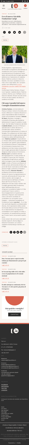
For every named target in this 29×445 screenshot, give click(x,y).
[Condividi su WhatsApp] (4, 32)
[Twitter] (27, 1)
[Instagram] (25, 1)
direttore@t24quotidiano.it (8, 364)
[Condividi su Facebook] (9, 32)
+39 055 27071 (5, 352)
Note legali (4, 411)
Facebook (4, 384)
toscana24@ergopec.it (10, 350)
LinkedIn (4, 390)
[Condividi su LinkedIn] (19, 32)
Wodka (19, 443)
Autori (2, 420)
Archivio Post (4, 418)
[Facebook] (22, 1)
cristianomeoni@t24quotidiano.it (10, 366)
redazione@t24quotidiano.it (8, 360)
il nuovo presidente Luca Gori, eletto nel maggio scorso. (14, 86)
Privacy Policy (5, 415)
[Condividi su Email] (24, 32)
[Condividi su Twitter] (14, 32)
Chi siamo (3, 408)
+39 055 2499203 (6, 374)
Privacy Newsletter (6, 416)
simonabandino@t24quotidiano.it (10, 368)
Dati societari (4, 410)
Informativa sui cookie (7, 413)
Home (2, 407)
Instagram (5, 386)
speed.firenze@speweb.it (7, 375)
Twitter (4, 388)
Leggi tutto (5, 265)
